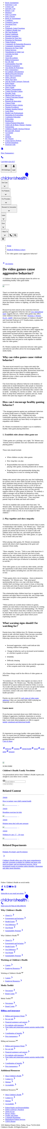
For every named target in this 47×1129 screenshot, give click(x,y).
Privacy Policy (10, 1113)
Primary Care (9, 10)
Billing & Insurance (12, 60)
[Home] (23, 176)
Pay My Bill (9, 62)
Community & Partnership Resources (18, 44)
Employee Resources (12, 968)
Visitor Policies (10, 42)
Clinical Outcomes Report (14, 97)
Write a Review (10, 77)
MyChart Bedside (11, 32)
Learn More (9, 99)
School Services (10, 50)
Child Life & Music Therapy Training (18, 125)
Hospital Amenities (11, 36)
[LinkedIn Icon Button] (7, 284)
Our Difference (10, 925)
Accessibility (9, 1085)
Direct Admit (9, 87)
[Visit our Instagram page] (7, 887)
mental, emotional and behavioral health (16, 722)
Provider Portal (10, 85)
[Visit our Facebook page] (2, 887)
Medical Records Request (14, 74)
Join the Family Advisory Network (17, 81)
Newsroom (9, 991)
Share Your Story (11, 79)
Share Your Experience (13, 76)
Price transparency (11, 1036)
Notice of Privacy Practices (14, 1110)
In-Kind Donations (11, 142)
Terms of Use (10, 1111)
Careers (7, 965)
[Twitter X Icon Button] (3, 284)
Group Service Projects (13, 141)
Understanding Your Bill (13, 64)
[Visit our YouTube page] (10, 887)
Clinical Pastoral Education (14, 123)
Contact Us (9, 1079)
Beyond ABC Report (12, 131)
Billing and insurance (10, 1010)
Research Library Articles (14, 105)
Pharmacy (8, 12)
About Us (8, 915)
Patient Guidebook (11, 34)
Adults (7, 135)
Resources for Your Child (14, 48)
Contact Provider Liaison (14, 91)
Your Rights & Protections (14, 68)
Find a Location (10, 14)
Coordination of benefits (13, 1033)
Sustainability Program (13, 931)
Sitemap (8, 1082)
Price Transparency (11, 70)
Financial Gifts (10, 144)
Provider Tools (10, 93)
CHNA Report (10, 1121)
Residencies (9, 121)
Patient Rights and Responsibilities (17, 1108)
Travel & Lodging (11, 58)
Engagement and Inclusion (14, 918)
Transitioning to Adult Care (14, 52)
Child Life (8, 56)
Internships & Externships (14, 115)
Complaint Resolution (12, 1117)
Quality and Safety (11, 1115)
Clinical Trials (10, 103)
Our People (9, 928)
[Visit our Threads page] (15, 887)
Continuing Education (12, 117)
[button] (23, 935)
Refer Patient (9, 83)
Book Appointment (11, 3)
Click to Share (7, 741)
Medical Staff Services (13, 95)
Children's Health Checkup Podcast (17, 129)
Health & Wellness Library (16, 250)
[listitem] (23, 801)
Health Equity (10, 921)
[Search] (15, 235)
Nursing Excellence (12, 107)
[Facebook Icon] (5, 284)
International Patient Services (15, 1119)
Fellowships (9, 119)
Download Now (11, 24)
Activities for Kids (11, 54)
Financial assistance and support (16, 1022)
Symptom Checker (11, 22)
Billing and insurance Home (15, 1016)
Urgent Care (9, 7)
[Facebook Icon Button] (5, 284)
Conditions (9, 20)
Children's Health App (13, 30)
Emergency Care (11, 5)
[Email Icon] (9, 284)
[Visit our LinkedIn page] (12, 887)
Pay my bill (9, 1019)
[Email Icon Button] (9, 284)
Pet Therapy (9, 139)
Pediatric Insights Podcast (14, 109)
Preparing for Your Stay (13, 38)
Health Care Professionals (14, 113)
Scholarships (9, 127)
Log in (7, 26)
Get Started (9, 133)
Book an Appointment (13, 18)
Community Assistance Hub (15, 46)
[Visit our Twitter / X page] (4, 887)
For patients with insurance (14, 72)
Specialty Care (10, 9)
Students (8, 137)
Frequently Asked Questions (15, 28)
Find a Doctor (10, 16)
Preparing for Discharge (13, 40)
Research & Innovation (13, 101)
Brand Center (10, 994)
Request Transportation (13, 89)
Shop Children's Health (13, 1076)
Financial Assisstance (12, 66)
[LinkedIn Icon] (7, 284)
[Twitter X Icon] (3, 284)
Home (9, 246)
